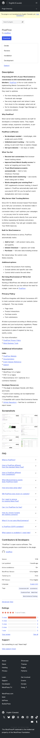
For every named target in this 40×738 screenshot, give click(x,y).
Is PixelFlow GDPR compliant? (13, 527)
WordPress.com (7, 694)
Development (8, 60)
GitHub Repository (10, 402)
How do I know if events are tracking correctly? (11, 513)
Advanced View (7, 602)
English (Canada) (13, 712)
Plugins (23, 667)
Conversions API (24, 588)
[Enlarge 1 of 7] (17, 417)
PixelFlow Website (9, 356)
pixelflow (7, 33)
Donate (23, 684)
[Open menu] (37, 3)
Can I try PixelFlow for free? (12, 507)
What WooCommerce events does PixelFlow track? (12, 481)
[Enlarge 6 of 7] (35, 427)
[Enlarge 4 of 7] (17, 445)
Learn (4, 677)
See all (35, 634)
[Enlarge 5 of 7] (35, 417)
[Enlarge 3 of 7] (17, 438)
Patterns (24, 671)
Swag (24, 687)
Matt (3, 697)
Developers (6, 684)
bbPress (5, 700)
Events (23, 680)
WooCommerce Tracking (30, 596)
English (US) (34, 584)
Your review (6, 634)
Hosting (4, 667)
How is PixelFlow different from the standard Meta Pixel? (13, 466)
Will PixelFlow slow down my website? (16, 494)
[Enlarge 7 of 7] (35, 441)
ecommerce (33, 588)
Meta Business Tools (10, 343)
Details (6, 46)
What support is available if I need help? (16, 533)
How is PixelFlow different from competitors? (11, 473)
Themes (24, 664)
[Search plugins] (22, 22)
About (4, 661)
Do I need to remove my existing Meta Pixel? (10, 500)
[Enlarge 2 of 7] (17, 425)
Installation (8, 56)
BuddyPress (6, 704)
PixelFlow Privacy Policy (12, 340)
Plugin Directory (7, 8)
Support (7, 65)
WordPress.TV (7, 687)
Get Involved (25, 677)
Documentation (8, 359)
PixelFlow (13, 82)
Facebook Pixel (25, 592)
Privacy (4, 671)
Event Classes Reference (12, 362)
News (4, 664)
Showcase (24, 661)
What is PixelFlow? (8, 460)
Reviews (7, 51)
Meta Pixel (34, 592)
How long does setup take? (12, 488)
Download (6, 38)
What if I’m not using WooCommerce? (15, 520)
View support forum (9, 649)
